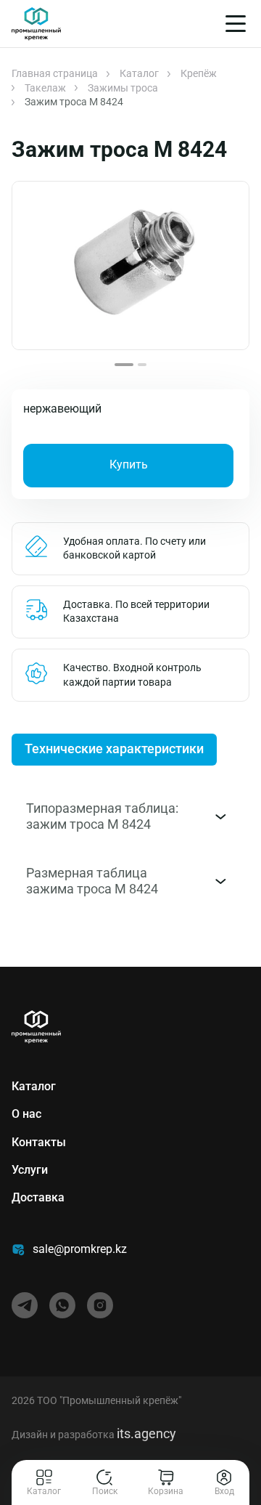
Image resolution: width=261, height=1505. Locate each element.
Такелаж (45, 88)
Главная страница (55, 73)
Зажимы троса (123, 88)
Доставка (38, 1197)
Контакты (39, 1142)
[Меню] (235, 23)
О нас (26, 1114)
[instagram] (100, 1305)
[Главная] (36, 24)
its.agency (146, 1433)
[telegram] (25, 1305)
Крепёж (199, 73)
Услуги (30, 1170)
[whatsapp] (62, 1305)
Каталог (139, 73)
